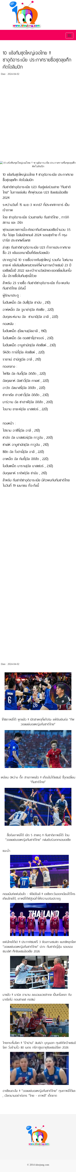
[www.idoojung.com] (38, 1135)
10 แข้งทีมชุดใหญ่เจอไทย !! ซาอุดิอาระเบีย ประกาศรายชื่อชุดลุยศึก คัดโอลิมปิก (37, 60)
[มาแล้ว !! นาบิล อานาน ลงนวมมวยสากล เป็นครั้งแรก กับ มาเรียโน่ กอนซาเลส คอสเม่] (39, 972)
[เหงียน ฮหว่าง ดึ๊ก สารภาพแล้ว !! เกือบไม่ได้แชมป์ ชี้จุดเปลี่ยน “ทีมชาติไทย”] (38, 748)
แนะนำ (6, 850)
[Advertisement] (38, 119)
